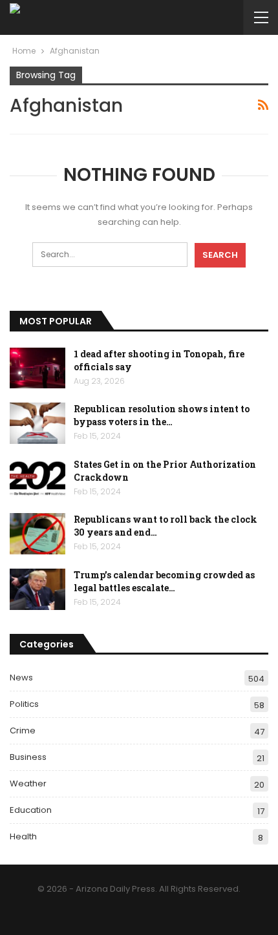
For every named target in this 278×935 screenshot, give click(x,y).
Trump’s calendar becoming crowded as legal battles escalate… (164, 581)
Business (28, 757)
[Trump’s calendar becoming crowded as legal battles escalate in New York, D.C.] (37, 589)
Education (31, 810)
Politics (24, 704)
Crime (23, 730)
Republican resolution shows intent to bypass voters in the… (162, 415)
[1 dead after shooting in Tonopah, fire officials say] (37, 368)
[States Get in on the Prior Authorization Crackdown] (37, 478)
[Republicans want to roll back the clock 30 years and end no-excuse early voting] (37, 533)
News (21, 677)
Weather (28, 783)
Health (23, 836)
